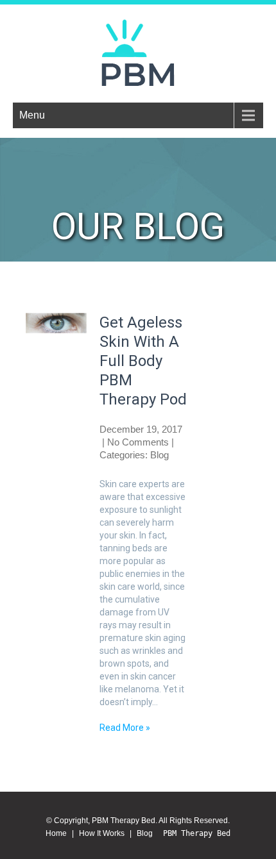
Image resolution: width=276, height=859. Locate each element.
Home (56, 833)
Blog (147, 833)
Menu (32, 115)
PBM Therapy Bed (196, 833)
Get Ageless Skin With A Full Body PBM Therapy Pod (143, 360)
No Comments (138, 442)
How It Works (102, 833)
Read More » (124, 727)
